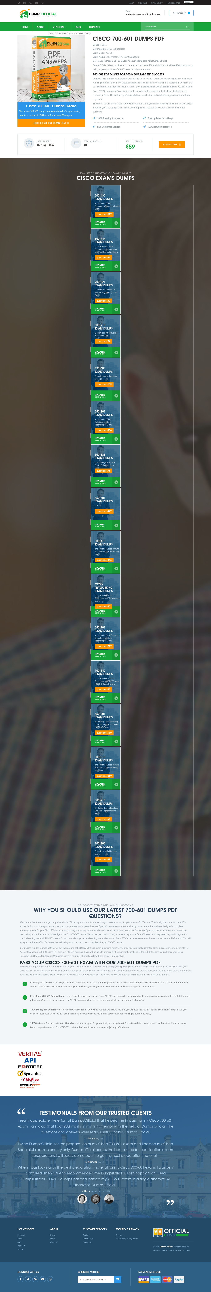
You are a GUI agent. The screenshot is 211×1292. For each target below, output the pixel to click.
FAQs (78, 27)
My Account (156, 3)
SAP (19, 1242)
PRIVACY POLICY (160, 1251)
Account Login (179, 13)
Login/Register (173, 3)
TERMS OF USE (175, 1251)
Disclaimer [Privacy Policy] (127, 1239)
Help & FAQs (88, 1239)
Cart (131, 3)
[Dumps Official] (37, 13)
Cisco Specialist (68, 33)
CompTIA (21, 1246)
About (41, 27)
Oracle (20, 1249)
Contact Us (88, 1242)
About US (54, 1242)
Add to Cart (170, 144)
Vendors (59, 27)
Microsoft (21, 1235)
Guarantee (120, 1235)
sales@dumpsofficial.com (143, 14)
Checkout (142, 3)
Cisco (57, 33)
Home (25, 27)
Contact (94, 27)
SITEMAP (186, 1251)
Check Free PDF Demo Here (50, 123)
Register (86, 1235)
